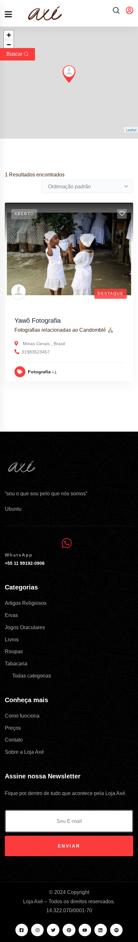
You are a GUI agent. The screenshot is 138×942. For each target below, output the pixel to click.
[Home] (22, 470)
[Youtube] (85, 930)
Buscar (14, 54)
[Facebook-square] (21, 930)
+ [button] (9, 35)
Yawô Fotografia (37, 320)
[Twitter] (53, 930)
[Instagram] (37, 930)
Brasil (59, 343)
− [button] (9, 45)
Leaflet (131, 129)
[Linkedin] (100, 930)
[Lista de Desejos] (122, 214)
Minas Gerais (36, 343)
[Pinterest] (69, 930)
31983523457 (36, 351)
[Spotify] (116, 930)
